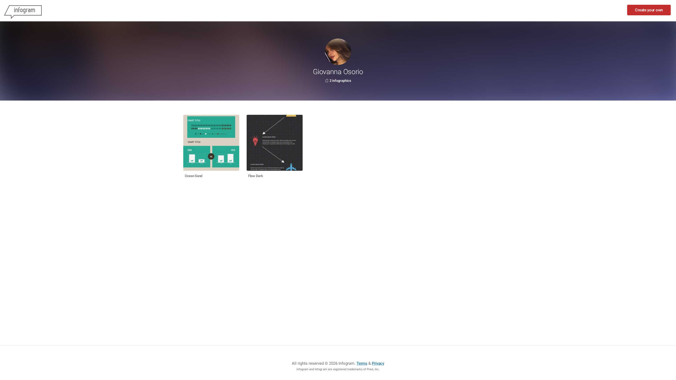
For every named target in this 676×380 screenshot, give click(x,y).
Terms (361, 363)
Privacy (378, 363)
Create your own (649, 10)
